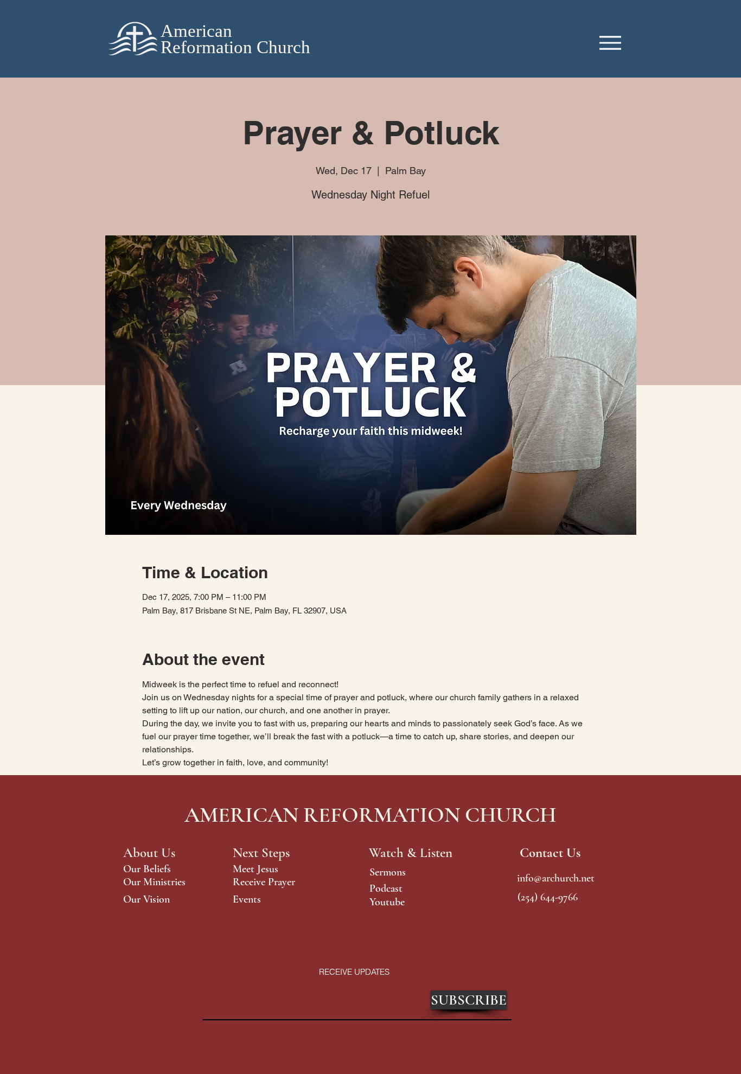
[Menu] (610, 42)
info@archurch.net (556, 878)
